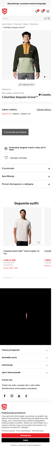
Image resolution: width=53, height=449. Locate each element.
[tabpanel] (26, 55)
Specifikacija (8, 176)
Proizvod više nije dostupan (15, 132)
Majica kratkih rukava (12, 248)
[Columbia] (44, 94)
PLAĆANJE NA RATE (27, 3)
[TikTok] (26, 395)
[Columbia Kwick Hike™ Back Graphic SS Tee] (22, 226)
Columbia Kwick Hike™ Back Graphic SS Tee (21, 252)
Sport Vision (7, 24)
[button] (26, 18)
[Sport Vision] (4, 11)
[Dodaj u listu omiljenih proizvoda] (39, 242)
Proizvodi (17, 24)
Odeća (25, 24)
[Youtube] (19, 395)
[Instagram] (11, 395)
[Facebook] (4, 395)
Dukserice (34, 24)
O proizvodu (8, 168)
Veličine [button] (16, 114)
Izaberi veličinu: (9, 109)
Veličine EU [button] (6, 114)
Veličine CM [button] (25, 114)
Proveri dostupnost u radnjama (17, 184)
